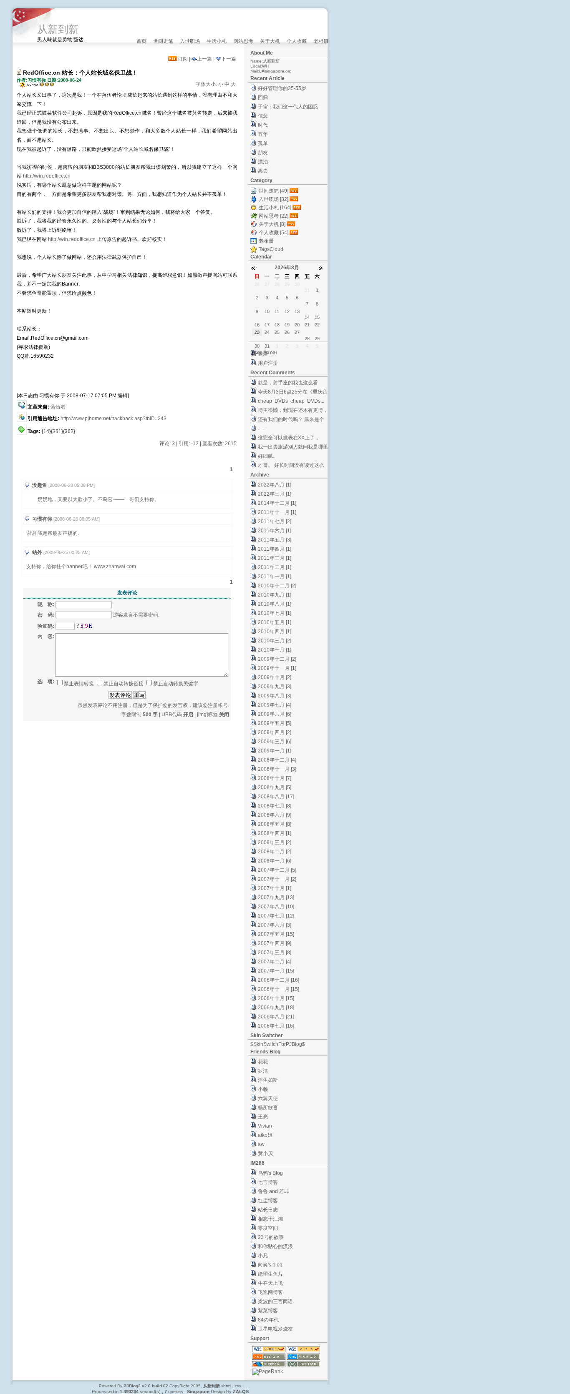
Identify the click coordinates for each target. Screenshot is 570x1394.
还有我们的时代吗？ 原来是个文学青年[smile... (291, 420)
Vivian (265, 1126)
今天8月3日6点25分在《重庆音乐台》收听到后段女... (293, 393)
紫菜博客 (268, 1311)
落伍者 (58, 407)
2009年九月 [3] (274, 686)
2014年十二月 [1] (277, 503)
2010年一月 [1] (274, 650)
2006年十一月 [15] (278, 989)
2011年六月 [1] (274, 531)
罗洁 (263, 1071)
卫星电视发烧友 (275, 1329)
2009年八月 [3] (274, 696)
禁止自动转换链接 (123, 684)
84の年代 (268, 1320)
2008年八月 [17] (276, 797)
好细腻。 (268, 456)
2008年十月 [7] (274, 778)
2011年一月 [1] (274, 576)
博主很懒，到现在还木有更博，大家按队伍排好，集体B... (293, 411)
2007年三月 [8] (274, 952)
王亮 (263, 1117)
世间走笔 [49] (273, 191)
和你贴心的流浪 (275, 1246)
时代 (263, 125)
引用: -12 (189, 443)
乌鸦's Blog (270, 1173)
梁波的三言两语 (275, 1301)
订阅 (182, 59)
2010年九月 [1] (274, 595)
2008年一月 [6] (274, 861)
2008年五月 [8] (274, 824)
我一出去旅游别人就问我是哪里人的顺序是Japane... (293, 448)
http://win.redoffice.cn (47, 176)
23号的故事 (271, 1237)
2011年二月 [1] (274, 567)
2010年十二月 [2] (277, 586)
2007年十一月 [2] (277, 879)
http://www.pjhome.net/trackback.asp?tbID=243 (113, 418)
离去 (263, 171)
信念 (263, 116)
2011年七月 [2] (274, 521)
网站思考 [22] (273, 216)
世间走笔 (163, 41)
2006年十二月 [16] (278, 980)
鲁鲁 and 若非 (273, 1191)
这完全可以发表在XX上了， (289, 438)
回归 (263, 97)
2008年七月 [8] (274, 806)
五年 (263, 134)
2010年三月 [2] (274, 641)
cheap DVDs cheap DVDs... (291, 401)
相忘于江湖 (270, 1219)
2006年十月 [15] (276, 998)
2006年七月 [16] (276, 1026)
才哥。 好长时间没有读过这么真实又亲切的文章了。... (291, 466)
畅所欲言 (268, 1108)
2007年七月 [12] (276, 916)
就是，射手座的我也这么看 (288, 383)
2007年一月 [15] (276, 971)
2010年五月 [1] (274, 622)
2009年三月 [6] (274, 742)
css (238, 1386)
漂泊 (263, 162)
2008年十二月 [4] (277, 760)
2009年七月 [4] (274, 705)
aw (261, 1144)
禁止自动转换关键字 (175, 684)
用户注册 (268, 363)
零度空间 (268, 1228)
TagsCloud (271, 249)
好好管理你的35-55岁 (282, 88)
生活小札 (217, 41)
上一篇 (204, 59)
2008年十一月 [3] (277, 769)
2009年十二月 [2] (277, 659)
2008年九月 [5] (274, 787)
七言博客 (268, 1182)
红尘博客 (268, 1200)
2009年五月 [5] (274, 723)
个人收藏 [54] (273, 233)
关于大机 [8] (272, 224)
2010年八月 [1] (274, 604)
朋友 (263, 152)
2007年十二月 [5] (277, 870)
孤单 (263, 143)
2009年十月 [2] (274, 677)
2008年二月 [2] (274, 852)
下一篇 (228, 59)
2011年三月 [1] (274, 558)
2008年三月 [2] (274, 842)
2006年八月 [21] (276, 1017)
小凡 (263, 1256)
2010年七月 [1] (274, 613)
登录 (263, 354)
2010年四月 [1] (274, 631)
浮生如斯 (268, 1080)
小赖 (263, 1089)
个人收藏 (297, 41)
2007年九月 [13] (276, 897)
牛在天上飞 (270, 1283)
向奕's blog (270, 1265)
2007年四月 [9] (274, 943)
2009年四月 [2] (274, 732)
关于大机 (270, 41)
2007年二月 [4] (274, 962)
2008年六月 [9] (274, 815)
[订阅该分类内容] (295, 191)
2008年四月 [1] (274, 833)
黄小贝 (265, 1153)
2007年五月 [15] (276, 934)
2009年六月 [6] (274, 714)
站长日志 (268, 1210)
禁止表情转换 (79, 684)
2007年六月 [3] (274, 925)
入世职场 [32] (273, 199)
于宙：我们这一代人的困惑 (288, 107)
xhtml (226, 1386)
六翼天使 (268, 1098)
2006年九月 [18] (276, 1007)
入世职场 (190, 41)
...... (261, 428)
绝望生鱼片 (270, 1274)
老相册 (320, 41)
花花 (263, 1062)
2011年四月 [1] (274, 549)
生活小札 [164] (275, 208)
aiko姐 (265, 1135)
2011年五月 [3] (274, 540)
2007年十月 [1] (274, 888)
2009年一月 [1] (274, 751)
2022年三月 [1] (274, 494)
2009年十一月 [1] (277, 668)
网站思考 (243, 41)
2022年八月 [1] (274, 485)
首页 (141, 41)
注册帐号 (218, 705)
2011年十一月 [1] (277, 512)
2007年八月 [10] (276, 907)
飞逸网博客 (270, 1292)
